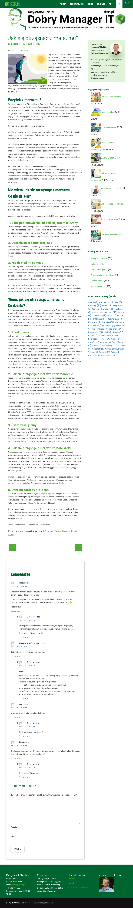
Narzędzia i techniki (99, 258)
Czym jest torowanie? (110, 219)
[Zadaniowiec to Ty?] (96, 158)
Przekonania (115, 329)
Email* (13, 837)
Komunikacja (99, 315)
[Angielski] (127, 3)
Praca (103, 329)
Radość (107, 332)
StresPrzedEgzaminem (99, 342)
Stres (11, 534)
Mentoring (107, 322)
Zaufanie (104, 352)
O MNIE (90, 3)
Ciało (118, 302)
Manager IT (103, 319)
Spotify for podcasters (78, 887)
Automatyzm (106, 302)
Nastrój (98, 325)
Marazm (66, 531)
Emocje (57, 531)
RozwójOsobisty (108, 335)
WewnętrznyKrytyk (115, 349)
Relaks (92, 335)
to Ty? (110, 158)
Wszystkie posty (98, 286)
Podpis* (14, 827)
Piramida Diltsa (107, 112)
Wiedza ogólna (97, 281)
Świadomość (108, 355)
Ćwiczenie (94, 355)
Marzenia (117, 319)
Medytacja (94, 322)
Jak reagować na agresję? (112, 97)
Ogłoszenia (96, 264)
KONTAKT (101, 3)
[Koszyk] (110, 4)
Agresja (93, 302)
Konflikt (112, 315)
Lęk (91, 319)
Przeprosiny (95, 332)
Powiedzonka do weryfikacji (103, 275)
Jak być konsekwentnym (111, 234)
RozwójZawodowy (99, 339)
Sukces (96, 345)
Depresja (49, 531)
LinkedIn (71, 878)
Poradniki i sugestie (99, 269)
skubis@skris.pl (18, 885)
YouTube (71, 883)
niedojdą (43, 291)
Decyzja (107, 305)
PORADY (63, 3)
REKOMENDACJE (77, 3)
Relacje (74, 531)
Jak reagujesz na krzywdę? (112, 204)
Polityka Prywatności (15, 903)
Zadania (93, 352)
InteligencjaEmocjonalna (104, 312)
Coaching (94, 305)
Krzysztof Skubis (21, 50)
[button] (119, 4)
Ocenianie (109, 325)
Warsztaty (98, 349)
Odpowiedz (15, 611)
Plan (95, 329)
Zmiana (115, 352)
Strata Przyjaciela (108, 127)
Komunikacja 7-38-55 (110, 189)
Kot (120, 315)
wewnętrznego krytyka (26, 515)
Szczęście (108, 345)
